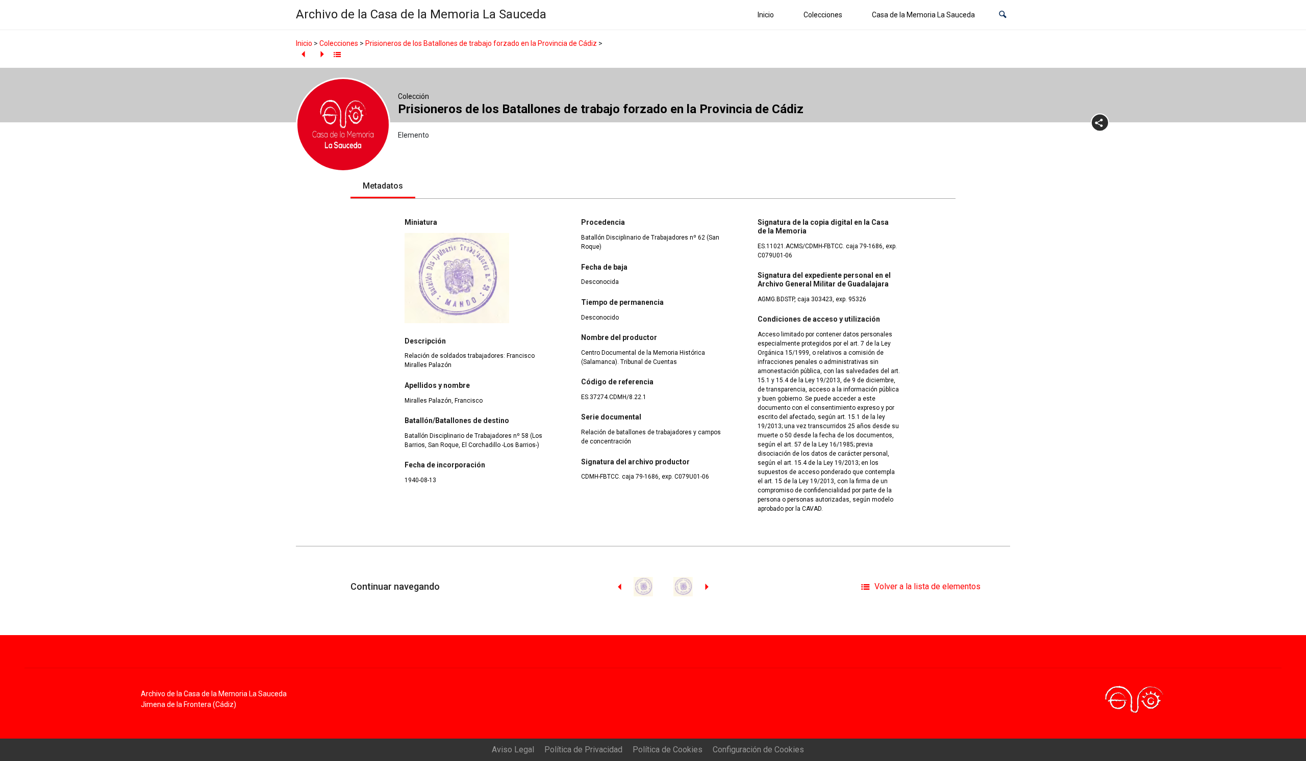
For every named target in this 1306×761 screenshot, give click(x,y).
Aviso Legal (513, 749)
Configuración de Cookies (758, 749)
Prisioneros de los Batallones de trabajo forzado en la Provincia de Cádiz (481, 43)
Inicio (766, 15)
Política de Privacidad (583, 749)
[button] (1002, 15)
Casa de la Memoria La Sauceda (923, 15)
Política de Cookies (667, 749)
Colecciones (822, 15)
